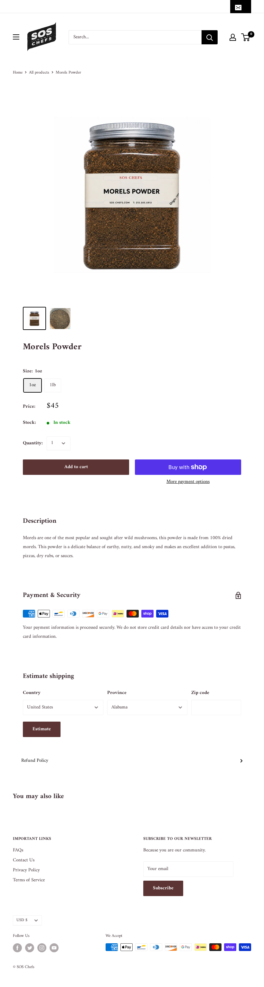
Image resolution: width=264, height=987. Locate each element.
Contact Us (23, 860)
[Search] (210, 37)
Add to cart (76, 467)
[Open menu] (16, 37)
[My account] (233, 37)
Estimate (42, 729)
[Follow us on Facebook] (17, 947)
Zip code (200, 693)
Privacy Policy (26, 870)
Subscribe (163, 888)
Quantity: (33, 443)
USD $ (21, 920)
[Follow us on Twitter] (29, 947)
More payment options (188, 481)
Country (32, 693)
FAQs (18, 850)
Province (117, 693)
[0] (246, 37)
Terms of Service (29, 880)
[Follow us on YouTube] (54, 947)
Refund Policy (34, 760)
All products (39, 72)
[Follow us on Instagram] (41, 947)
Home (18, 72)
